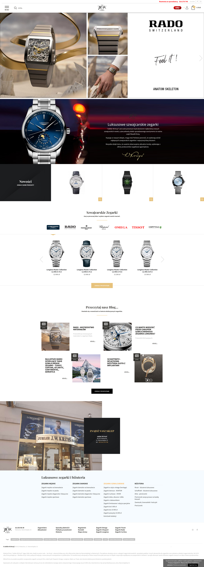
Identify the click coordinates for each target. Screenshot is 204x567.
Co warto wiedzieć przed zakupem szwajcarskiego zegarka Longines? (145, 330)
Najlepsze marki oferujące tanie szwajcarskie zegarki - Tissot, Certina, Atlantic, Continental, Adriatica (54, 365)
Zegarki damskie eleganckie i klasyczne (86, 494)
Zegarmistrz (42, 528)
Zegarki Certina (121, 532)
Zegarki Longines (102, 532)
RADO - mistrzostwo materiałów (83, 328)
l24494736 (15, 539)
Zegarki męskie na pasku (50, 491)
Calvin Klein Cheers (50, 539)
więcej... (92, 341)
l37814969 (98, 539)
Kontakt (81, 530)
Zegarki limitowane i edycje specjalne (117, 503)
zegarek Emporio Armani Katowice (31, 539)
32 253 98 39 (19, 528)
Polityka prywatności (64, 530)
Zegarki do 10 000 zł (111, 510)
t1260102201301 (77, 539)
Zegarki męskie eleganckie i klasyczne (54, 494)
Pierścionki (139, 506)
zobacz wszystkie (102, 286)
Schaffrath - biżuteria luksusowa (146, 491)
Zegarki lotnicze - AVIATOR (113, 491)
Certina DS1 (88, 539)
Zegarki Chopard (102, 530)
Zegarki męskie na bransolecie (52, 487)
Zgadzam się (193, 565)
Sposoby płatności (62, 528)
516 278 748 (183, 2)
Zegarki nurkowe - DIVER (112, 494)
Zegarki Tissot (120, 528)
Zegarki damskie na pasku (82, 491)
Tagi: (7, 539)
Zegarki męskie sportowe (50, 497)
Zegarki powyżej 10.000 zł (113, 513)
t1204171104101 (129, 539)
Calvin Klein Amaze (115, 539)
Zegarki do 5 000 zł (110, 507)
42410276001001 (64, 539)
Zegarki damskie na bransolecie (84, 487)
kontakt (192, 1)
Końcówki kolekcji (110, 516)
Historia (59, 532)
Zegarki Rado (120, 530)
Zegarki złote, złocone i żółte (114, 497)
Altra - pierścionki (141, 494)
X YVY (105, 539)
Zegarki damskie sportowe (82, 497)
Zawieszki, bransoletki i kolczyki (146, 502)
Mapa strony (82, 532)
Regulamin (82, 528)
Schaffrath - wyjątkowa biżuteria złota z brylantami (116, 362)
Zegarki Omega (101, 528)
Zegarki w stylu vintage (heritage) (115, 487)
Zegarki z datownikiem (112, 500)
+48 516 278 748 (103, 442)
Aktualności (42, 530)
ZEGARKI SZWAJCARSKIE (114, 483)
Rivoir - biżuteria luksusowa (144, 487)
